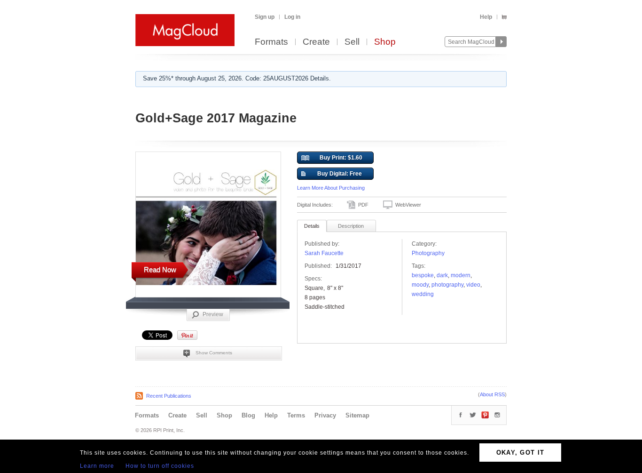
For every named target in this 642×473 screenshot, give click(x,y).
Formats (271, 42)
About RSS (492, 394)
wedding (423, 294)
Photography (428, 253)
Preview (213, 314)
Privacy (325, 415)
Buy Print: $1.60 (341, 157)
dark (442, 275)
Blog (248, 415)
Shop (385, 42)
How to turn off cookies (159, 466)
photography (447, 284)
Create (316, 42)
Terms (296, 415)
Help (486, 17)
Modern (460, 275)
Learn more (97, 466)
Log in (292, 17)
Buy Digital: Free (339, 173)
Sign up (264, 17)
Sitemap (357, 415)
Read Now (160, 269)
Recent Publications (168, 396)
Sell (352, 42)
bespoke (423, 275)
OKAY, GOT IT (520, 452)
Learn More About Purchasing (331, 188)
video (473, 284)
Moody (420, 284)
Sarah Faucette (324, 253)
